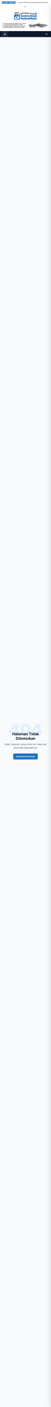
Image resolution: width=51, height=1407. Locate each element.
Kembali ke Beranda (25, 756)
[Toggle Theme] (25, 6)
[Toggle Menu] (46, 34)
